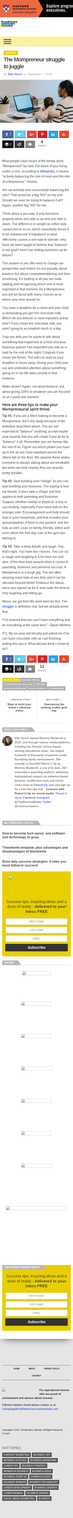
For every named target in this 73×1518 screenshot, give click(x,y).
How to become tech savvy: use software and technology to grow (33, 835)
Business (44, 1498)
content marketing (16, 1454)
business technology (43, 1482)
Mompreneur (57, 688)
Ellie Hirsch (15, 74)
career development (17, 1487)
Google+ (6, 1433)
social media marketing (19, 1498)
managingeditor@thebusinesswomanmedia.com (30, 1408)
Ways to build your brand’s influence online (19, 707)
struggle (8, 606)
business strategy (34, 1465)
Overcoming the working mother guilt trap (54, 707)
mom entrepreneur (14, 688)
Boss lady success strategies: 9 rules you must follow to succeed (34, 863)
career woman (13, 1493)
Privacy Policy (52, 1368)
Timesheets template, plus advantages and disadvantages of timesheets (35, 849)
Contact (36, 1376)
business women (37, 1493)
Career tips (11, 1465)
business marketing (43, 1460)
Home (17, 1368)
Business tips (41, 1454)
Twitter (47, 801)
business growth (45, 1487)
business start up (15, 1476)
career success (41, 1476)
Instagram (43, 797)
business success (15, 1460)
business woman (31, 679)
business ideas (41, 1471)
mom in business (37, 688)
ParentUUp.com (44, 784)
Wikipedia (47, 171)
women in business (16, 1471)
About (32, 1368)
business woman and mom (18, 684)
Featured (40, 684)
